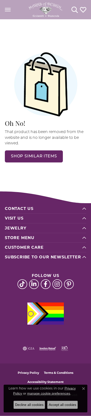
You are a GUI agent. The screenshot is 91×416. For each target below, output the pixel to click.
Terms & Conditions (58, 373)
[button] (75, 9)
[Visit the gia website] (28, 348)
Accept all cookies (62, 405)
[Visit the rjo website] (64, 348)
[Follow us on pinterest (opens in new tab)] (69, 284)
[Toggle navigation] (7, 9)
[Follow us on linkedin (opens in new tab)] (34, 284)
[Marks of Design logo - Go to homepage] (45, 9)
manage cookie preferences (48, 393)
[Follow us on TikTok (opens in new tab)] (22, 284)
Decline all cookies (29, 405)
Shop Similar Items (34, 156)
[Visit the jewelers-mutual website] (47, 348)
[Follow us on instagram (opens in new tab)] (57, 284)
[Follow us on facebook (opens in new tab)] (45, 284)
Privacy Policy (28, 373)
